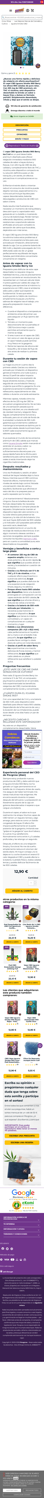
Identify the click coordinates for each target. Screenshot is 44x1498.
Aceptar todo (12, 1490)
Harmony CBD (30, 539)
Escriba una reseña (22, 1142)
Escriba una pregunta (22, 1136)
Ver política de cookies (19, 1485)
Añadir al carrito (22, 891)
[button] (21, 67)
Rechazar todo (32, 1490)
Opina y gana (8, 73)
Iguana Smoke (16, 443)
